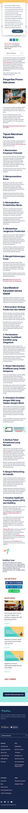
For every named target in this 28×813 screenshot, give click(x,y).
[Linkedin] (1, 802)
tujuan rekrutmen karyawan (18, 144)
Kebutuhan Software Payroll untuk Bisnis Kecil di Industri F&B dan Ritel (12, 641)
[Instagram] (8, 802)
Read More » (7, 623)
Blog (10, 43)
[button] (11, 40)
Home (6, 43)
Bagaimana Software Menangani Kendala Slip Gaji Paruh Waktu (12, 665)
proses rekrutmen (7, 62)
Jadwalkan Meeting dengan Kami (13, 694)
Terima (17, 31)
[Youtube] (11, 802)
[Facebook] (5, 802)
